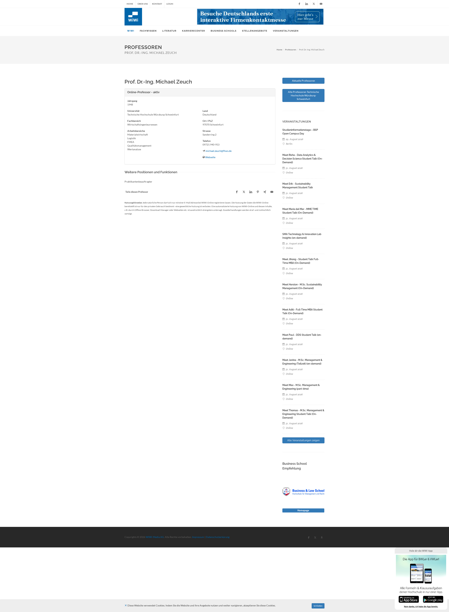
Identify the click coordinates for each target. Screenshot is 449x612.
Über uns (143, 3)
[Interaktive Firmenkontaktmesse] (260, 17)
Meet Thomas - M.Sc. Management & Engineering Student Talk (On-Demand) (303, 414)
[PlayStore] (433, 598)
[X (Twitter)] (313, 4)
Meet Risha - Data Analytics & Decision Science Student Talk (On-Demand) (302, 159)
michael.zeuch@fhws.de (219, 150)
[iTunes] (408, 598)
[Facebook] (299, 4)
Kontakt (157, 3)
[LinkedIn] (306, 4)
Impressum (198, 536)
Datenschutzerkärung (217, 536)
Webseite (210, 157)
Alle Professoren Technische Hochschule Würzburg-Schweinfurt (303, 95)
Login (169, 3)
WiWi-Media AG (155, 536)
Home (130, 3)
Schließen (318, 605)
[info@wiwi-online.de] (320, 4)
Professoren (290, 49)
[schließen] (126, 605)
